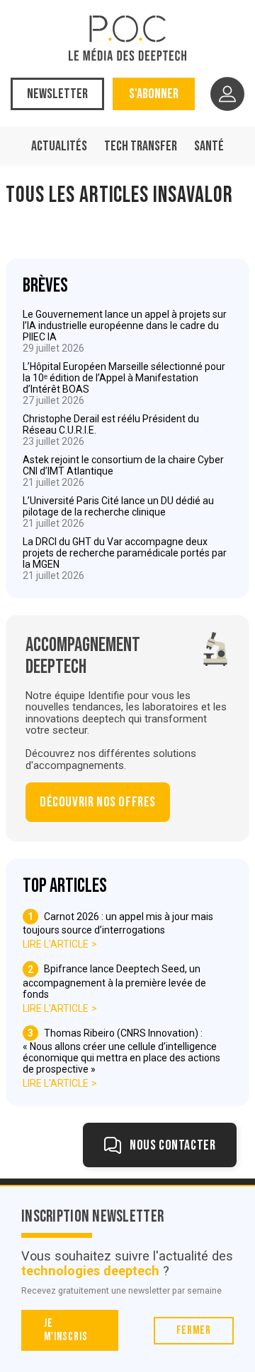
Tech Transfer (140, 146)
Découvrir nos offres (98, 802)
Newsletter (57, 93)
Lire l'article (56, 944)
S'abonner (153, 93)
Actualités (59, 146)
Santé (209, 146)
